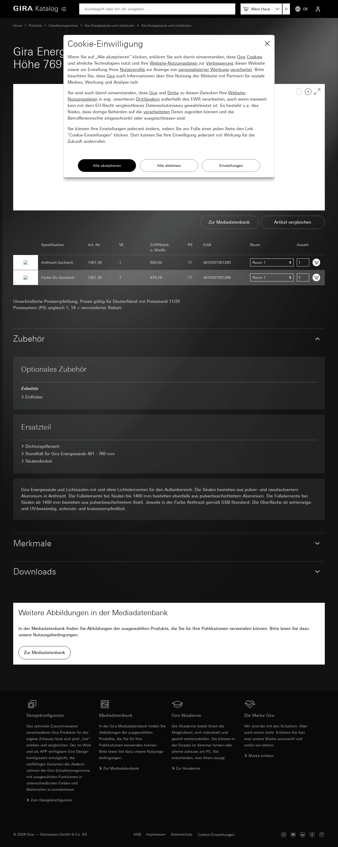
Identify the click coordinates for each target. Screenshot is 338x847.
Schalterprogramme (63, 25)
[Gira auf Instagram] (283, 834)
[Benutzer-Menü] (318, 9)
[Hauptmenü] (62, 9)
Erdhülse (34, 396)
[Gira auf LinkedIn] (302, 834)
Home (17, 25)
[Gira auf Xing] (312, 834)
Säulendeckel (38, 461)
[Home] (35, 9)
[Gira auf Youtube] (293, 834)
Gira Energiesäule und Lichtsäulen (109, 25)
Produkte (35, 25)
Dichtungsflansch (42, 446)
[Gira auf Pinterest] (321, 834)
